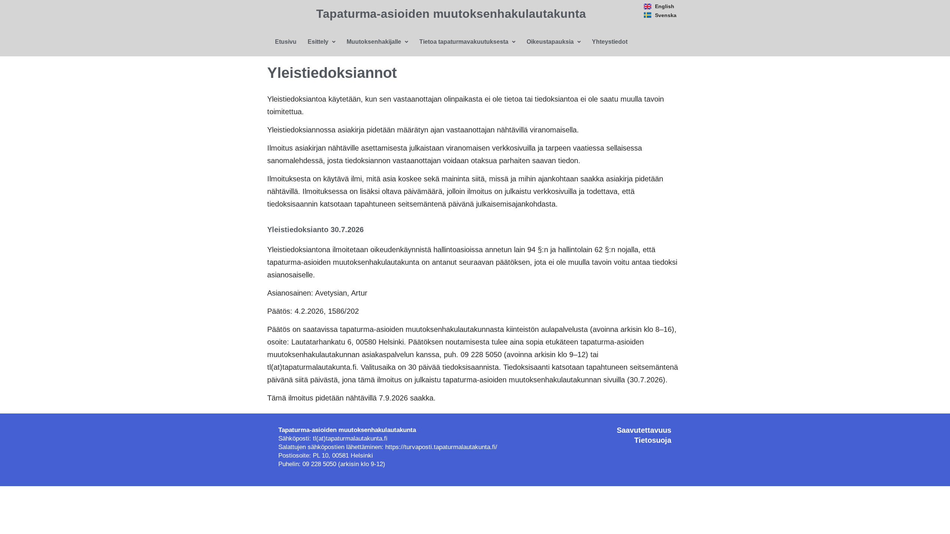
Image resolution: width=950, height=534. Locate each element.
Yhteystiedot (610, 42)
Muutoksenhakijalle (374, 42)
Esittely (318, 42)
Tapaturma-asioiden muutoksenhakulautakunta (451, 13)
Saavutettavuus (644, 430)
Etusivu (286, 42)
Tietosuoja (652, 440)
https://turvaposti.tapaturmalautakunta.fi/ (441, 447)
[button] (321, 41)
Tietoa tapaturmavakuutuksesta (463, 42)
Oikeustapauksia (550, 42)
